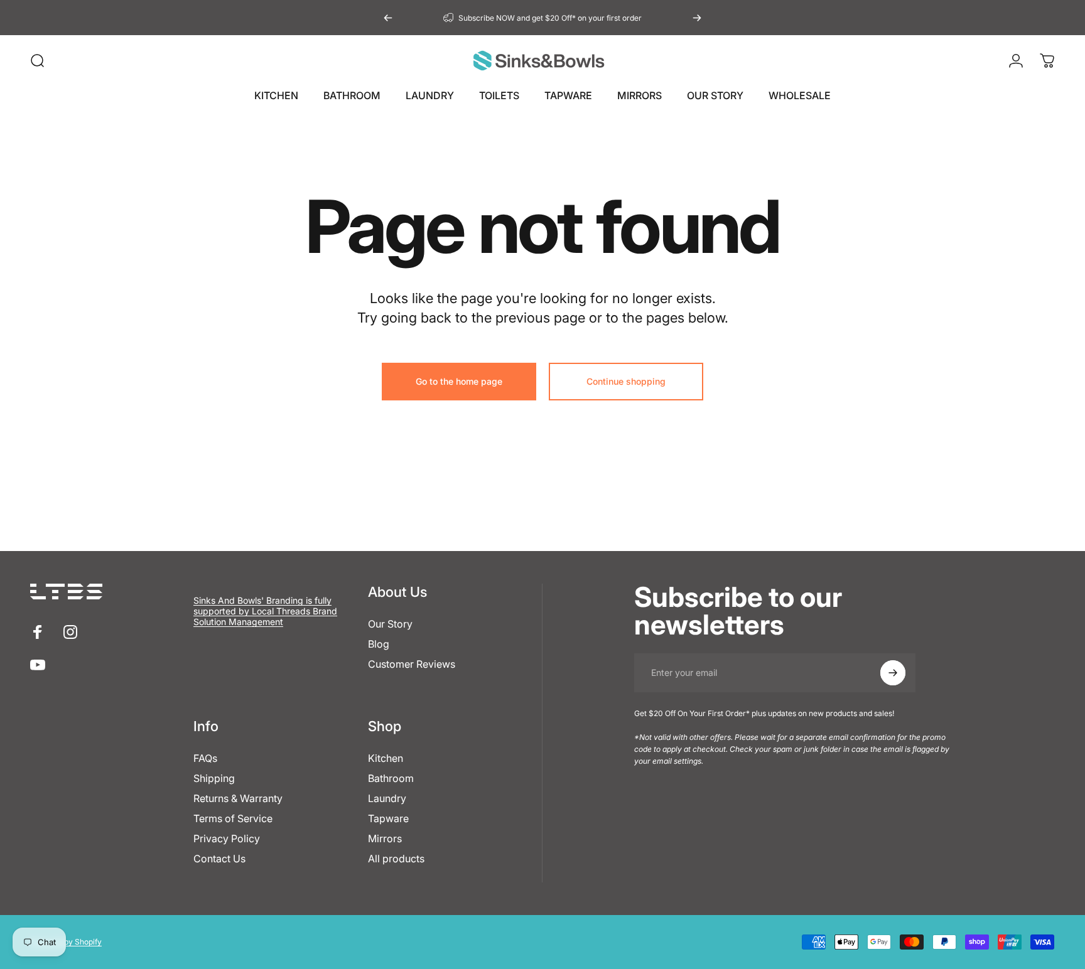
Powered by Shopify (66, 941)
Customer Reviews (411, 664)
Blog (378, 644)
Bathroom (391, 778)
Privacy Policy (226, 838)
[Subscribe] (892, 672)
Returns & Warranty (238, 798)
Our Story (390, 624)
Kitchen (385, 758)
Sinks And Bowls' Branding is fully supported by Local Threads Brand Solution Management (265, 611)
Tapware (388, 818)
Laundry (387, 798)
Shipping (214, 778)
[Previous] (388, 17)
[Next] (697, 17)
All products (396, 858)
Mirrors (385, 838)
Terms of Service (233, 818)
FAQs (205, 758)
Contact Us (219, 858)
